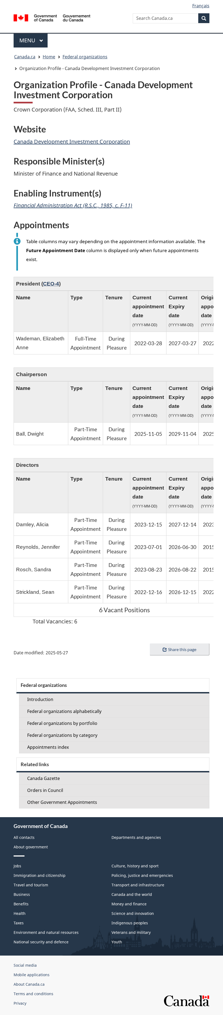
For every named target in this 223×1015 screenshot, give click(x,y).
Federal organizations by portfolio (62, 723)
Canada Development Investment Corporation (72, 141)
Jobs (17, 865)
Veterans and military (131, 932)
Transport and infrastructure (138, 884)
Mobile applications (31, 974)
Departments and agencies (136, 837)
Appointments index (48, 747)
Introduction (40, 699)
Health (20, 913)
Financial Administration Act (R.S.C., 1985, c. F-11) (73, 205)
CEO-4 (51, 284)
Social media (25, 965)
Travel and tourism (31, 884)
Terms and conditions (33, 993)
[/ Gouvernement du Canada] (52, 17)
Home (49, 57)
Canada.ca (24, 57)
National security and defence (41, 941)
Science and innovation (133, 913)
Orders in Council (45, 790)
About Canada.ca (29, 984)
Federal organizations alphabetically (64, 711)
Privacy (20, 1003)
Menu (28, 40)
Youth (117, 941)
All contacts (24, 837)
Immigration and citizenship (40, 875)
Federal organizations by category (62, 735)
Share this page (182, 649)
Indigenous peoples (130, 922)
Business (22, 894)
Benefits (21, 903)
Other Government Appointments (62, 802)
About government (31, 846)
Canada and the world (132, 894)
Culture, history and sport (135, 865)
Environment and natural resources (46, 932)
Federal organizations (85, 57)
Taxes (19, 922)
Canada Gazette (43, 778)
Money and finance (129, 903)
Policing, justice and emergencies (142, 875)
